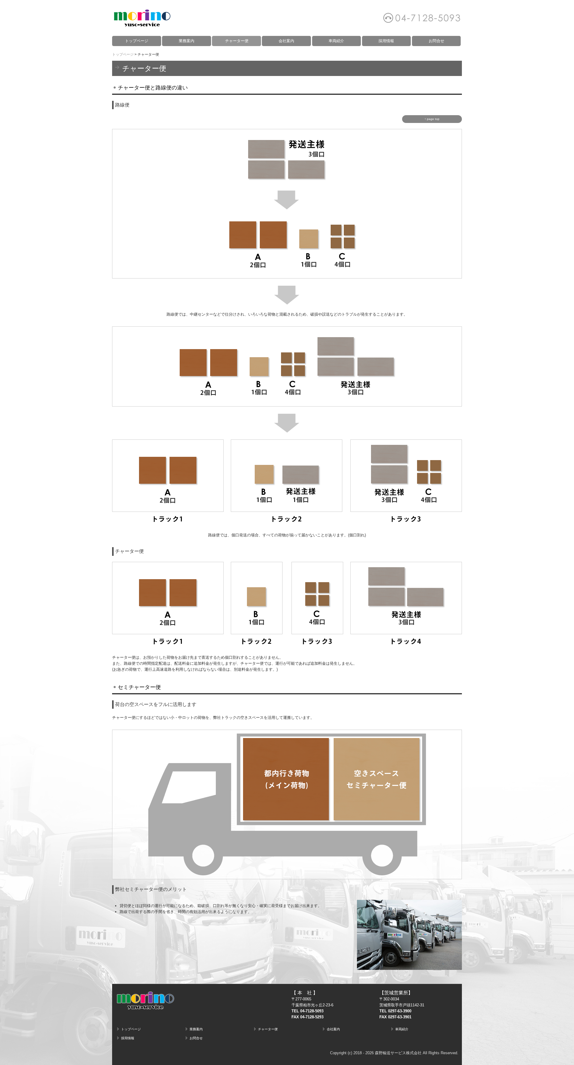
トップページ (136, 41)
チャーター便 (236, 41)
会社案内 (286, 41)
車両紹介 (336, 41)
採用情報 (386, 41)
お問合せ (436, 41)
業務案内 (186, 41)
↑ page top (432, 119)
